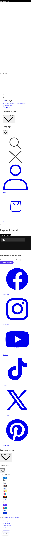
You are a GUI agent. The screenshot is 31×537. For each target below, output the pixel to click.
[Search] (15, 149)
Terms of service (7, 525)
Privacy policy (6, 523)
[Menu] (3, 95)
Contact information (8, 527)
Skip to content (4, 1)
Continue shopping (5, 235)
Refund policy (6, 521)
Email (18, 260)
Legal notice (6, 530)
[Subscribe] (20, 260)
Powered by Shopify (15, 517)
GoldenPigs (7, 517)
